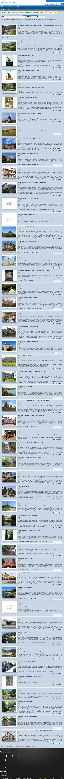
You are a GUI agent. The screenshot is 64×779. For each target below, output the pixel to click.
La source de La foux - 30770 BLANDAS (27, 661)
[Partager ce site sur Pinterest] (6, 760)
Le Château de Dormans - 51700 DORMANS (27, 515)
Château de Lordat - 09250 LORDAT (26, 226)
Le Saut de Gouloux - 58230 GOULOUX (26, 544)
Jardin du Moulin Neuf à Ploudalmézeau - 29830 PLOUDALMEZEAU (32, 83)
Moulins (45, 12)
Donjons (36, 12)
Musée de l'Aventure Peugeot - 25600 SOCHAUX (28, 617)
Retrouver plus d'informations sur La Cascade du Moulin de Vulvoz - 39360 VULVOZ (35, 108)
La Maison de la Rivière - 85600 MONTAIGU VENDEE (29, 602)
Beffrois (3, 12)
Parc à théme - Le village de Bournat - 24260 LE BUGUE (30, 312)
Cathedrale (15, 12)
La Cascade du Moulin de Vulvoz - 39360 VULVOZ (28, 97)
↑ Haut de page (39, 778)
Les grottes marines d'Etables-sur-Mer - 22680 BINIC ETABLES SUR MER (34, 270)
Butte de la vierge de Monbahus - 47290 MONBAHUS (29, 501)
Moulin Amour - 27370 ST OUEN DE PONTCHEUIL (29, 198)
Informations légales (48, 778)
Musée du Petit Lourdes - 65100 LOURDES (27, 716)
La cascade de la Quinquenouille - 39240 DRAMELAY (29, 457)
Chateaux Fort (29, 12)
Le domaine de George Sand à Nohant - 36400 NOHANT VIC (31, 415)
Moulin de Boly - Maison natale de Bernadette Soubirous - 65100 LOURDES (34, 167)
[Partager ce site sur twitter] (13, 756)
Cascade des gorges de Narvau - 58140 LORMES (29, 530)
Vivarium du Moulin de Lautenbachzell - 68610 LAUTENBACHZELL (32, 182)
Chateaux (22, 12)
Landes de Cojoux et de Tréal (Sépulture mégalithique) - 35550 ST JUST (33, 400)
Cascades (9, 12)
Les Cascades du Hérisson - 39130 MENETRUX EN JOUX (30, 442)
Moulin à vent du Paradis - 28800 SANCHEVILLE (28, 70)
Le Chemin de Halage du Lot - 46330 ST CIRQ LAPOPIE (30, 471)
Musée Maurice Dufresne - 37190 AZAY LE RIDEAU (29, 430)
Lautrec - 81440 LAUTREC (24, 572)
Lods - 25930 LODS (22, 632)
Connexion (50, 1)
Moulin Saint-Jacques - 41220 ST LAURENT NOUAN (29, 113)
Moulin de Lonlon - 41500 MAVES (25, 126)
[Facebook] (6, 767)
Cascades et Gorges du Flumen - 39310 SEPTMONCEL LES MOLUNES (33, 689)
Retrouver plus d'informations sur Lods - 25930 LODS (49, 642)
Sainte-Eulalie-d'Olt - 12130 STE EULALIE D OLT (28, 241)
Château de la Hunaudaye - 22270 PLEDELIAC (28, 256)
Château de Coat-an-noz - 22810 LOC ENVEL (28, 297)
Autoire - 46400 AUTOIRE (23, 486)
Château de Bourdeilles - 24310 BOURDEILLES (28, 326)
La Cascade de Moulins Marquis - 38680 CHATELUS (29, 676)
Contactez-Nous (58, 1)
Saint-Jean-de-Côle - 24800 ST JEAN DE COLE (28, 341)
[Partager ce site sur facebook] (6, 756)
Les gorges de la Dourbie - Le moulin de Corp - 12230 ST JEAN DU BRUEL (34, 41)
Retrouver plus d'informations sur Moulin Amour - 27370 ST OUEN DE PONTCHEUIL (36, 209)
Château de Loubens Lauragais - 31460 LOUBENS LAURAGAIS (32, 371)
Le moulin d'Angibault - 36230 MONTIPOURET (28, 214)
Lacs (41, 12)
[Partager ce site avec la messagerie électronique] (19, 756)
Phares (50, 12)
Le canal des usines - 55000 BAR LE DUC (27, 701)
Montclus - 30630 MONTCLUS (24, 355)
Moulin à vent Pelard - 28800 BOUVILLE (26, 55)
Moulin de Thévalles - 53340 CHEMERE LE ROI (28, 153)
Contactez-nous (5, 749)
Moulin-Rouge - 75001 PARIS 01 (25, 558)
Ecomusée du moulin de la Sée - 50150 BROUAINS (29, 138)
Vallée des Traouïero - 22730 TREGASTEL (27, 284)
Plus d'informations (57, 38)
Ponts (55, 12)
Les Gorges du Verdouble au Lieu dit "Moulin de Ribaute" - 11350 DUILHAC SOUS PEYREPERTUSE (40, 25)
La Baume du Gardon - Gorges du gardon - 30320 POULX (30, 647)
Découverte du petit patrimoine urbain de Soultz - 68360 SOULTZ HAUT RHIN (35, 730)
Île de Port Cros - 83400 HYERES (25, 587)
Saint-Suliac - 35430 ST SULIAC (25, 386)
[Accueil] (8, 2)
